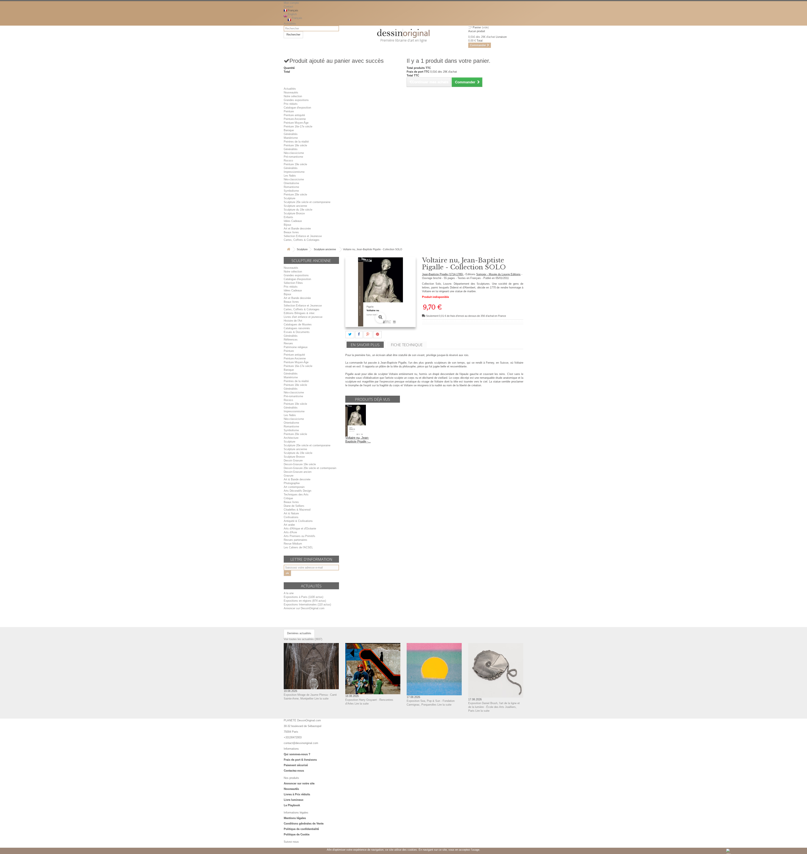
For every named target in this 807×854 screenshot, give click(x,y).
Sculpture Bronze (294, 213)
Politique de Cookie (296, 834)
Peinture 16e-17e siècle (298, 126)
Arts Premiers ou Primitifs (299, 536)
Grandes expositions (296, 100)
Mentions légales (295, 818)
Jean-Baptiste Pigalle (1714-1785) (443, 274)
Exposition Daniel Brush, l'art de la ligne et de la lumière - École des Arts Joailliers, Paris (494, 707)
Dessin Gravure (293, 460)
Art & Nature (291, 513)
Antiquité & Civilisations (298, 521)
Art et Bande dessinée (297, 228)
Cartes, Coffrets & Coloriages (301, 239)
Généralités (291, 134)
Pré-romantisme (293, 156)
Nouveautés (291, 92)
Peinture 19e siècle (295, 164)
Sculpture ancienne (295, 205)
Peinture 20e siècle (295, 194)
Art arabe (289, 524)
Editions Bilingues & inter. (299, 313)
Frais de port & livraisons (300, 759)
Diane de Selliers (294, 505)
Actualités (290, 23)
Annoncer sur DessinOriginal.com (304, 608)
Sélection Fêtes (293, 282)
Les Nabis (290, 175)
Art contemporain (294, 487)
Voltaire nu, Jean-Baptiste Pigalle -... (358, 439)
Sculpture (289, 198)
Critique (288, 498)
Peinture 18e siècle (295, 145)
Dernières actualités (299, 633)
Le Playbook (292, 805)
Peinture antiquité (294, 115)
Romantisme (291, 187)
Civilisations (291, 517)
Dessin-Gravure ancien (297, 471)
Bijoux (287, 224)
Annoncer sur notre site (299, 783)
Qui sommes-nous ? (297, 754)
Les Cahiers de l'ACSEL (298, 547)
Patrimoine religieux (296, 347)
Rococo (288, 160)
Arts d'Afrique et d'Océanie (300, 528)
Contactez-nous (294, 770)
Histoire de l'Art (293, 320)
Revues (288, 343)
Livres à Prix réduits (297, 794)
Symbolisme (291, 190)
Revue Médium (293, 543)
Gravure (288, 475)
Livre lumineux (293, 799)
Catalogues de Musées (298, 324)
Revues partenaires (295, 539)
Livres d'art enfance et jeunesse (303, 316)
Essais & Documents (297, 332)
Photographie (292, 483)
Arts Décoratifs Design (297, 490)
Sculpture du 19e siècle (298, 209)
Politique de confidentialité (301, 828)
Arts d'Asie (290, 532)
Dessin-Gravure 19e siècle (300, 464)
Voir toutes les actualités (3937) (303, 639)
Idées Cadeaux (293, 221)
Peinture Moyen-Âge (296, 122)
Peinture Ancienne (295, 119)
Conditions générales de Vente (303, 823)
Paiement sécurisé (296, 765)
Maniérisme (291, 137)
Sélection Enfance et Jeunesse (303, 236)
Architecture (291, 437)
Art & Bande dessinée (297, 479)
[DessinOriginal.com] (403, 33)
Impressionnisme (294, 171)
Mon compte (291, 2)
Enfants (288, 217)
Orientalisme (291, 183)
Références (291, 339)
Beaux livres (291, 232)
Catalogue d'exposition (297, 107)
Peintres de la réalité (296, 141)
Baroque (289, 130)
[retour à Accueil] (289, 249)
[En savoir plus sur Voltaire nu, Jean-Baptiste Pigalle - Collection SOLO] (355, 420)
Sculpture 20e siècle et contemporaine (307, 202)
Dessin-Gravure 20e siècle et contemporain (310, 468)
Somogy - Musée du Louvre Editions (498, 274)
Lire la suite (321, 698)
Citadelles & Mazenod (297, 509)
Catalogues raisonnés (297, 328)
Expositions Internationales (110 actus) (307, 604)
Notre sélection (293, 96)
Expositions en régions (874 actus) (305, 600)
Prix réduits (291, 103)
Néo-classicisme (294, 153)
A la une (289, 593)
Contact (288, 6)
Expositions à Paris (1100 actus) (303, 597)
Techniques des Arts (296, 494)
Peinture (289, 111)
